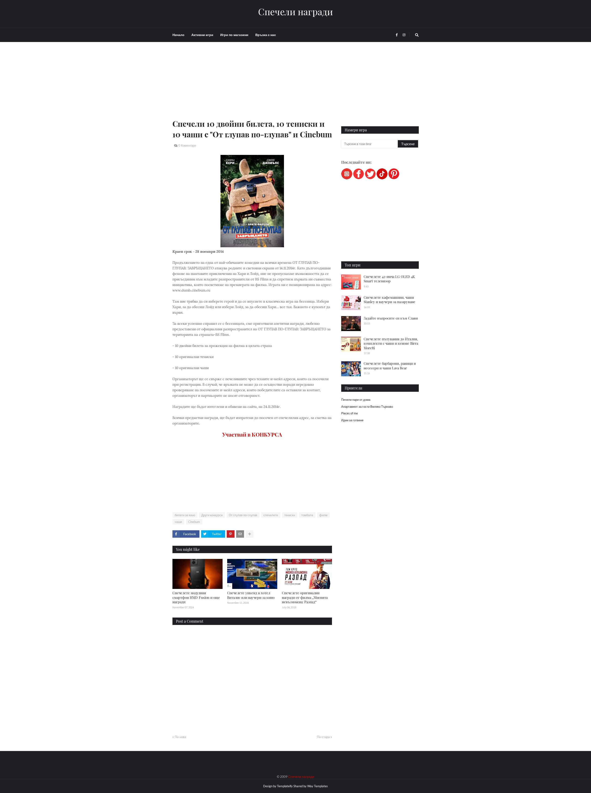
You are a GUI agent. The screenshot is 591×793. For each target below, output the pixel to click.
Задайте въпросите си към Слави (391, 318)
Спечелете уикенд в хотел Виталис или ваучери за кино (250, 595)
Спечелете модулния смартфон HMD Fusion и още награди (196, 597)
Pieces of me (349, 413)
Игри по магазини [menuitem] (234, 35)
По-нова (180, 737)
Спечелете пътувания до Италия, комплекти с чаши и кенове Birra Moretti (391, 343)
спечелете (270, 515)
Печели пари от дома (355, 399)
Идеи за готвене (352, 420)
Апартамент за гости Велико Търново (367, 406)
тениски (289, 515)
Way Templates (317, 786)
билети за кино (185, 515)
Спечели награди (295, 11)
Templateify (285, 786)
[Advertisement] (252, 86)
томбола (307, 515)
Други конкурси (212, 515)
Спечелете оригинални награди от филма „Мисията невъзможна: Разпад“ (305, 597)
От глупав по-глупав (243, 515)
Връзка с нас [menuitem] (265, 35)
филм (323, 515)
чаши (178, 522)
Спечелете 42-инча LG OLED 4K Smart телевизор (389, 278)
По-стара (323, 737)
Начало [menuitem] (178, 35)
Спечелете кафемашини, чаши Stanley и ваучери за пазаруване (389, 299)
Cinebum (194, 522)
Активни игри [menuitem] (202, 35)
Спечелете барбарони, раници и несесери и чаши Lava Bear (390, 365)
